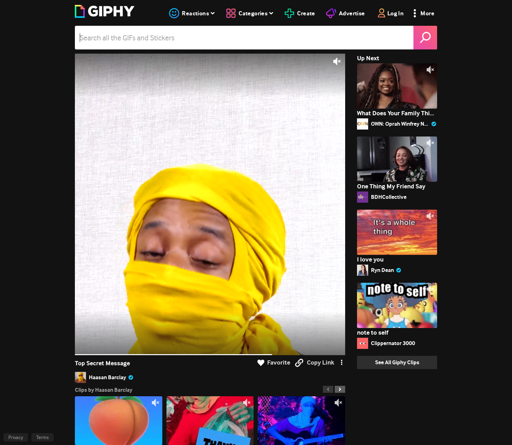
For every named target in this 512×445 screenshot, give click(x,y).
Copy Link (320, 362)
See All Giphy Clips (397, 362)
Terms (42, 437)
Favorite (278, 362)
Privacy (15, 437)
